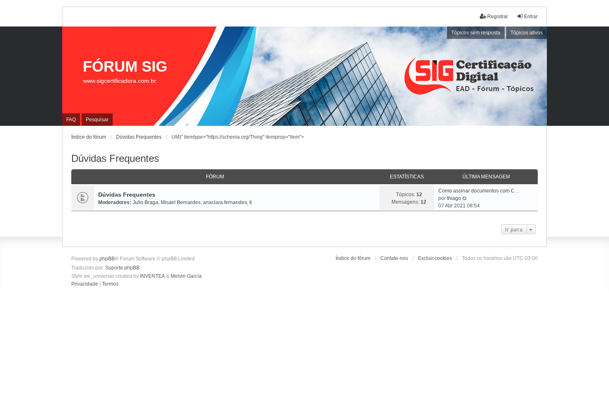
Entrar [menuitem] (531, 16)
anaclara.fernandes (225, 202)
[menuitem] (84, 284)
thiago (454, 198)
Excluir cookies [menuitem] (435, 258)
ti (250, 202)
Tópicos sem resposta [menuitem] (475, 33)
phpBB (107, 259)
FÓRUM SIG (125, 66)
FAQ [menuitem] (71, 120)
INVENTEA (152, 276)
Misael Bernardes (181, 202)
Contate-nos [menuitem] (394, 258)
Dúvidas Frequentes (115, 158)
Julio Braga (145, 202)
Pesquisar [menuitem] (97, 120)
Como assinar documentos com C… (479, 191)
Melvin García (186, 276)
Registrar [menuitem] (497, 16)
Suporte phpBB (122, 268)
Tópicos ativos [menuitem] (526, 33)
